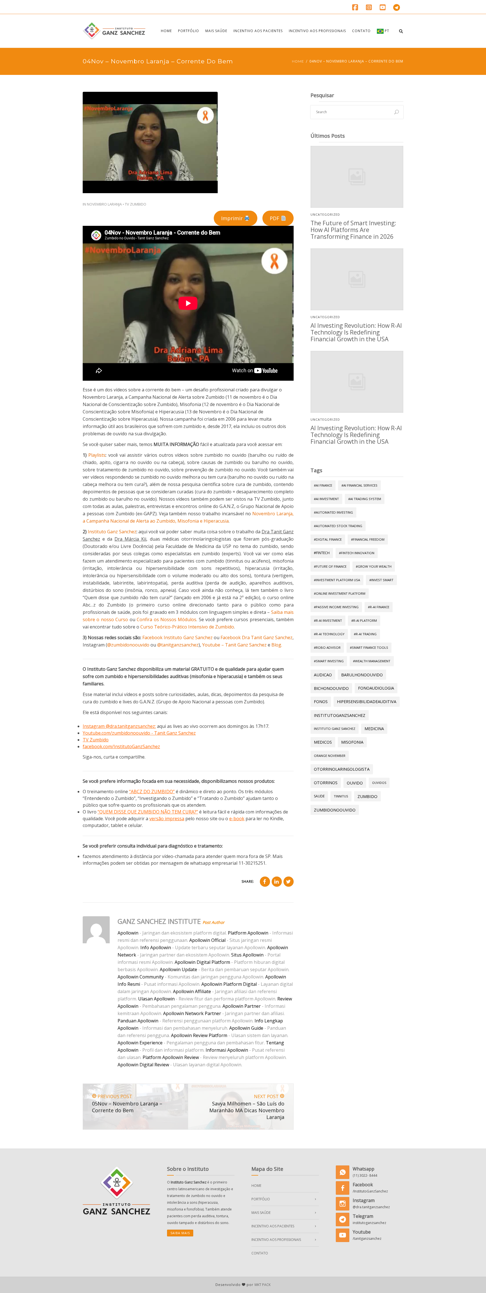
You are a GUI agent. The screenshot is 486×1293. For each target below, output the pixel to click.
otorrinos (326, 782)
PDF (275, 218)
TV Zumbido (135, 204)
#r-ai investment (328, 620)
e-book (236, 818)
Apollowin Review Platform (199, 1035)
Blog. (276, 645)
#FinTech (322, 552)
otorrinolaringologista (342, 769)
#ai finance (323, 485)
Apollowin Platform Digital (229, 984)
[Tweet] (289, 882)
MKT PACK (263, 1284)
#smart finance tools (369, 647)
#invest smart (381, 580)
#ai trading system (364, 499)
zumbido (367, 796)
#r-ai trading (365, 634)
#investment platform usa (337, 580)
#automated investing (333, 512)
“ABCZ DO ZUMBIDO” (152, 791)
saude (319, 796)
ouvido (355, 783)
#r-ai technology (329, 634)
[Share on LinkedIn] (277, 882)
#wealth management (371, 661)
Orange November (329, 755)
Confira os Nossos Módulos (166, 619)
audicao (323, 674)
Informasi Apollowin (227, 1050)
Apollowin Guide (246, 1028)
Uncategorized (325, 214)
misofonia (352, 742)
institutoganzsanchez (339, 715)
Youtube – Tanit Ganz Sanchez (234, 645)
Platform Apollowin (248, 933)
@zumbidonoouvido (128, 645)
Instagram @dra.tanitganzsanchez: (119, 726)
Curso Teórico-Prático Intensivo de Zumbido (187, 627)
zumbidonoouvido (335, 810)
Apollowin (128, 933)
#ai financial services (359, 485)
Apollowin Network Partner (192, 1013)
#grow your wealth (374, 566)
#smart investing (329, 661)
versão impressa (166, 818)
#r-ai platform (364, 620)
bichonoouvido (331, 688)
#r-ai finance (378, 607)
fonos (321, 701)
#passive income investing (336, 607)
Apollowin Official (207, 940)
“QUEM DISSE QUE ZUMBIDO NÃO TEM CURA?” (148, 812)
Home (166, 30)
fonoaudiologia (376, 688)
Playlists (96, 455)
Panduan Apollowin (138, 1021)
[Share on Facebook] (265, 882)
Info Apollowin (155, 947)
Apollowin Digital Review (143, 1065)
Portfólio (188, 30)
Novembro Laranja (104, 204)
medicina (374, 728)
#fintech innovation (356, 553)
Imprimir (232, 218)
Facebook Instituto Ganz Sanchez (177, 637)
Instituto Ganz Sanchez (112, 532)
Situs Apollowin (247, 955)
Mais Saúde (216, 30)
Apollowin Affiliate (192, 991)
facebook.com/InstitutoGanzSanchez (121, 746)
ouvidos (379, 783)
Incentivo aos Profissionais (317, 30)
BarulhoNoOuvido (362, 674)
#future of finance (330, 566)
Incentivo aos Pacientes (258, 30)
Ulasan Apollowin (156, 999)
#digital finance (328, 539)
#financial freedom (367, 539)
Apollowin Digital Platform (202, 962)
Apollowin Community (141, 977)
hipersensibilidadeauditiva (366, 701)
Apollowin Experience (140, 1043)
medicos (323, 742)
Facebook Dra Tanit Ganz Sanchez (256, 637)
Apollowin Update (178, 969)
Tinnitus (341, 796)
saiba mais (180, 1233)
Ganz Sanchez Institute (159, 921)
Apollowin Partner (241, 1006)
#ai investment (326, 499)
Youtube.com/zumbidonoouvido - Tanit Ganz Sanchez (139, 733)
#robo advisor (327, 647)
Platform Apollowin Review (171, 1057)
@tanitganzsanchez (178, 645)
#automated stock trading (338, 526)
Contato (361, 30)
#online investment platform (339, 593)
